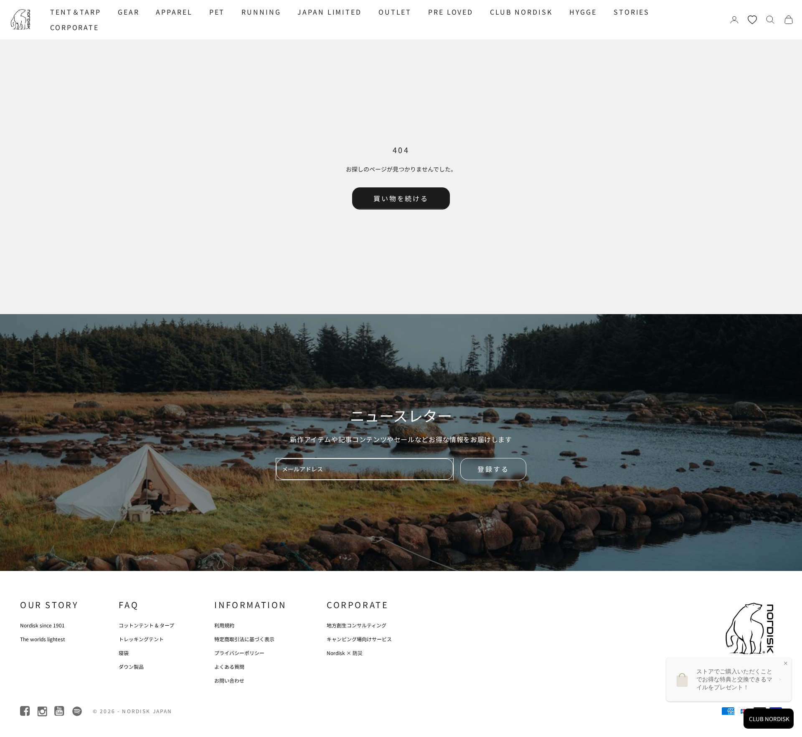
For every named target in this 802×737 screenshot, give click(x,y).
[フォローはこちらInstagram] (42, 711)
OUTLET (394, 12)
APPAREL (174, 12)
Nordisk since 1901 (42, 625)
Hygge (583, 12)
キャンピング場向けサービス (359, 638)
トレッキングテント (141, 638)
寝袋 (124, 652)
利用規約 (224, 625)
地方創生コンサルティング (356, 625)
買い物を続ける (401, 198)
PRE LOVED (450, 12)
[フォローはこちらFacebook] (25, 711)
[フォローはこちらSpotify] (77, 711)
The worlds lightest (42, 638)
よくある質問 (229, 666)
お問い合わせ (229, 680)
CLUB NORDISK (521, 12)
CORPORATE (74, 27)
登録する (493, 469)
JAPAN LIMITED (329, 12)
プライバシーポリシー (239, 652)
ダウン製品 (131, 666)
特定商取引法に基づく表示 (244, 638)
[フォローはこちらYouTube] (60, 711)
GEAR (129, 12)
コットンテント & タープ (146, 625)
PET (217, 12)
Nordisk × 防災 (345, 652)
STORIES (632, 12)
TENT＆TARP (75, 12)
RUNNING (261, 12)
